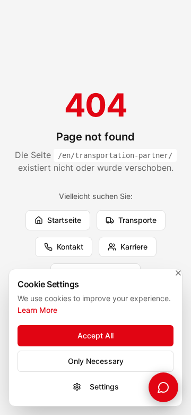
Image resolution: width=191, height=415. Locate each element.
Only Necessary (96, 361)
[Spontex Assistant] (163, 387)
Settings (104, 386)
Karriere (133, 246)
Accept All (95, 335)
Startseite (64, 220)
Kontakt (70, 246)
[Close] (178, 273)
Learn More (37, 309)
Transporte (137, 220)
